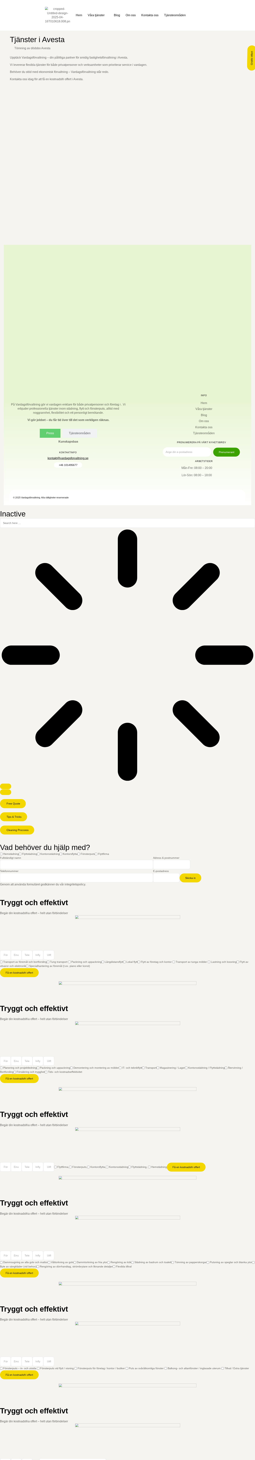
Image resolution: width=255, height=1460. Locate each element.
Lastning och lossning (224, 961)
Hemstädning (11, 853)
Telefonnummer (9, 871)
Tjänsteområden (175, 15)
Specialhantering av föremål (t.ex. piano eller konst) (59, 965)
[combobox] (127, 523)
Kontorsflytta (70, 853)
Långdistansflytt (114, 961)
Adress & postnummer (166, 857)
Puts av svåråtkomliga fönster (146, 1368)
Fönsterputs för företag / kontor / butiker (102, 1368)
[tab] (50, 433)
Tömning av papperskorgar (191, 1262)
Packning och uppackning (86, 961)
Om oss (131, 15)
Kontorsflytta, (98, 1166)
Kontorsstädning (50, 853)
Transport (151, 1067)
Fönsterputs (88, 853)
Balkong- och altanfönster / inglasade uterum (194, 1368)
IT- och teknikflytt (132, 1067)
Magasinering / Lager (172, 1067)
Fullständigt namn (10, 857)
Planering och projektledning (20, 1067)
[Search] (5, 786)
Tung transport (59, 961)
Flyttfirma (103, 853)
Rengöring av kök (121, 1262)
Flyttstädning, (139, 1166)
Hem (79, 15)
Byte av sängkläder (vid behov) (18, 1266)
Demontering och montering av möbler (96, 1067)
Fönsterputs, (79, 1166)
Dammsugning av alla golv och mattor (25, 1262)
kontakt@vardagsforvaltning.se (68, 458)
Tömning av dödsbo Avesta (32, 48)
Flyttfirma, (63, 1166)
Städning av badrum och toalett (152, 1262)
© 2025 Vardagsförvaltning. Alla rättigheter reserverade (41, 497)
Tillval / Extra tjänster (237, 1368)
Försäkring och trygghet (31, 1071)
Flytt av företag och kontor (156, 961)
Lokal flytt (132, 961)
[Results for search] (127, 656)
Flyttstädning (29, 853)
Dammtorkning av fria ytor (92, 1262)
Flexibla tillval (124, 1266)
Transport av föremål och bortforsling (25, 961)
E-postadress (161, 871)
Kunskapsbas (68, 441)
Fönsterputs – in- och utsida (20, 1368)
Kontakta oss (149, 15)
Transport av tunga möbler (192, 961)
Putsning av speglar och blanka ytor (231, 1262)
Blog (117, 15)
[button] (13, 803)
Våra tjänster (96, 15)
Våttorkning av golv (62, 1262)
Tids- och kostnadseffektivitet (65, 1071)
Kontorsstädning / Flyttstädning (206, 1067)
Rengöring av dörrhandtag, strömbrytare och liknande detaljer (76, 1266)
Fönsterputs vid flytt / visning (57, 1368)
